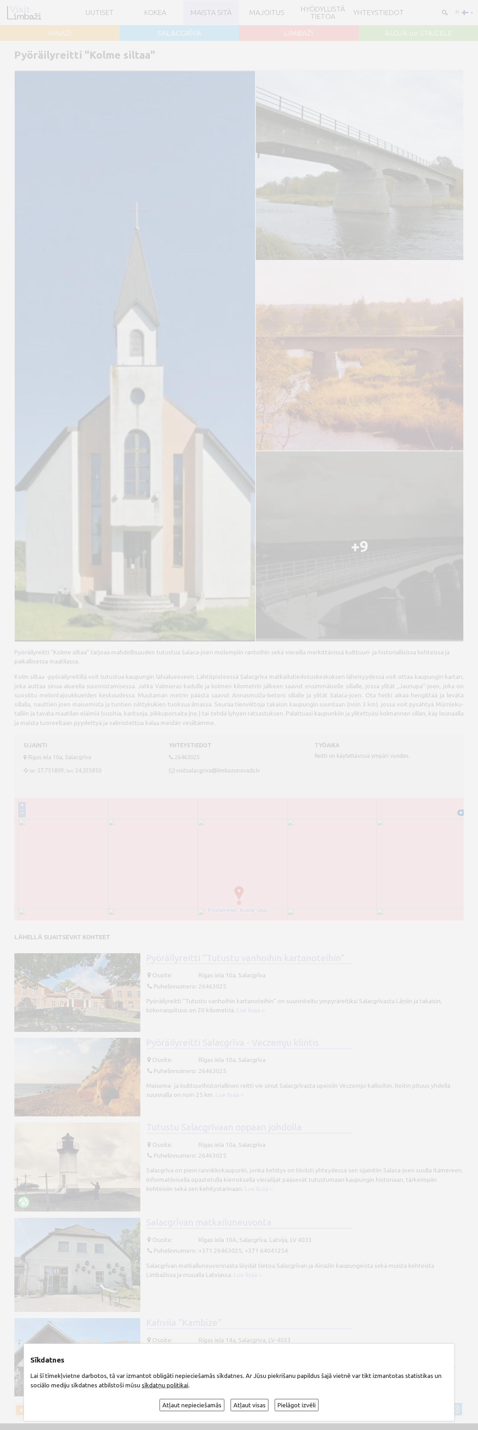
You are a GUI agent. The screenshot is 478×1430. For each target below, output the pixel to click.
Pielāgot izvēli (296, 1405)
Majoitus (266, 12)
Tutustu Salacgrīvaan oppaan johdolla (224, 1127)
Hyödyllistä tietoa (323, 12)
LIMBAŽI (298, 33)
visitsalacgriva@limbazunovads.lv (218, 770)
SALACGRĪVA (179, 33)
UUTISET (99, 12)
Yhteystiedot (378, 12)
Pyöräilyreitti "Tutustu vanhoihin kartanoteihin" (245, 958)
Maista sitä (211, 12)
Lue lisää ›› (251, 1010)
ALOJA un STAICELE (418, 33)
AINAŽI (60, 33)
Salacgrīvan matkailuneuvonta (209, 1222)
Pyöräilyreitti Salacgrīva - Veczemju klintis (232, 1042)
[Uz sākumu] (24, 12)
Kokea (155, 12)
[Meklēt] (444, 12)
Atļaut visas (249, 1405)
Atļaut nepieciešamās (192, 1405)
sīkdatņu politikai (165, 1385)
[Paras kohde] (23, 1202)
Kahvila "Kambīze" (184, 1322)
